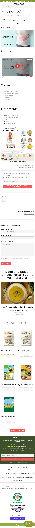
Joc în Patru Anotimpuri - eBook (8, 385)
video (3, 200)
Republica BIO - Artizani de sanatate (17, 1)
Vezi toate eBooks (17, 430)
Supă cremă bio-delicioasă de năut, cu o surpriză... (17, 308)
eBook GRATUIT (17, 323)
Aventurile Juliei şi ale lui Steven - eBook (8, 417)
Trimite (6, 263)
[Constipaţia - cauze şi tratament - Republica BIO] (17, 144)
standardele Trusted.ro (18, 490)
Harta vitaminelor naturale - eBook (6, 351)
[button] (29, 524)
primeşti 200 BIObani (19, 462)
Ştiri (13, 15)
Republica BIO (13, 11)
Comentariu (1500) (6, 242)
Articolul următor (29, 214)
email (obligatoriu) (6, 235)
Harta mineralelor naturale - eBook (24, 351)
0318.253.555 (19, 4)
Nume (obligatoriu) (6, 229)
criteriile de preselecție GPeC (20, 488)
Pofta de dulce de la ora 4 (26, 211)
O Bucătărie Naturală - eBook (25, 385)
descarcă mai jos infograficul (17, 161)
